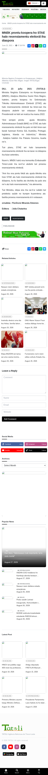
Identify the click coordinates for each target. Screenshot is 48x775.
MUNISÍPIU (16, 9)
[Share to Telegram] (44, 45)
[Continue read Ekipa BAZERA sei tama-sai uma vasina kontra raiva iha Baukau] (12, 339)
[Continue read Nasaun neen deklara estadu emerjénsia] (12, 272)
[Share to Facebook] (29, 45)
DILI (7, 550)
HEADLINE (30, 350)
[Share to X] (36, 45)
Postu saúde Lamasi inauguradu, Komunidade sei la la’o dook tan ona (28, 601)
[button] (6, 771)
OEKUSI (22, 597)
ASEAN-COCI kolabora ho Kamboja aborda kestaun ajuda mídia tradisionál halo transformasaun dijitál (28, 574)
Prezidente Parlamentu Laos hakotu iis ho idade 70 (35, 701)
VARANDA (6, 9)
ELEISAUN (25, 9)
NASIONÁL (7, 28)
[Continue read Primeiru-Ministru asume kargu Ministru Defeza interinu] (12, 685)
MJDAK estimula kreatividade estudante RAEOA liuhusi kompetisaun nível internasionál (28, 615)
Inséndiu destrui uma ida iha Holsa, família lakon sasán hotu (11, 322)
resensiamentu (18, 218)
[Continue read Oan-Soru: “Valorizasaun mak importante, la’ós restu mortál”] (24, 547)
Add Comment (10, 419)
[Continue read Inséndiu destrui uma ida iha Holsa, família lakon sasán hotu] (12, 305)
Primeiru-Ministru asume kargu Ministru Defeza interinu (12, 701)
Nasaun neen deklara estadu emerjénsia (10, 288)
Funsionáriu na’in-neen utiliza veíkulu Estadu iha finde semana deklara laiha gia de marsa (36, 356)
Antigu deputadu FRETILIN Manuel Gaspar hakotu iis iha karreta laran (34, 667)
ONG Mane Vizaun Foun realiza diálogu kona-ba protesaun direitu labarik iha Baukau (35, 322)
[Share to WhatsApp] (40, 45)
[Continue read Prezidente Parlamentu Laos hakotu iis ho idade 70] (36, 685)
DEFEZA (43, 9)
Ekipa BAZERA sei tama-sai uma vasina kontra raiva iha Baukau (11, 356)
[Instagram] (33, 45)
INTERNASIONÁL (9, 283)
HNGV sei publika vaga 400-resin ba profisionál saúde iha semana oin (11, 667)
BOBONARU (7, 316)
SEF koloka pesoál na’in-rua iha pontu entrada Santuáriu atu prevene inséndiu (35, 289)
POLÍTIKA (34, 9)
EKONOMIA (31, 283)
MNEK (5, 218)
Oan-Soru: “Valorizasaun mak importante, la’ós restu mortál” (23, 554)
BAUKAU (30, 316)
